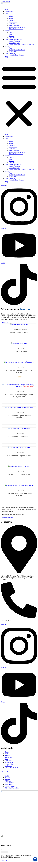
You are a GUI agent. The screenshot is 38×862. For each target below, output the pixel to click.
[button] (19, 95)
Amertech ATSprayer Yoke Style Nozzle (19, 494)
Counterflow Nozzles (19, 351)
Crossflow (20, 433)
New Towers (9, 11)
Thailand (11, 32)
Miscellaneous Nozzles (19, 333)
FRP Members (13, 22)
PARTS (4, 771)
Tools (10, 48)
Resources (8, 46)
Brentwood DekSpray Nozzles (19, 474)
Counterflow (20, 348)
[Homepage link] (5, 6)
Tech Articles (13, 51)
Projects (7, 30)
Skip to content (5, 1)
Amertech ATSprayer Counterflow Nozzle (19, 371)
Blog (6, 57)
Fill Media (12, 20)
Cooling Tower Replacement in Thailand (21, 44)
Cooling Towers (10, 53)
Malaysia (11, 36)
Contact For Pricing (8, 517)
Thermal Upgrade (14, 43)
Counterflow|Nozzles (20, 329)
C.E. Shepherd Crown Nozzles (19, 437)
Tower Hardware (14, 25)
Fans (10, 15)
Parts (6, 13)
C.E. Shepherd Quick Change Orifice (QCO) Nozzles (19, 396)
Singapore (12, 37)
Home (6, 10)
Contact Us (4, 322)
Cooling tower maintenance (13, 39)
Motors (11, 17)
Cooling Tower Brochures (17, 50)
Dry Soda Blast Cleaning (16, 55)
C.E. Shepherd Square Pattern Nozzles (19, 417)
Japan (10, 34)
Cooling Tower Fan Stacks (17, 27)
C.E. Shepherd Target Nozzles (19, 456)
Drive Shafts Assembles (16, 29)
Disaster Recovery (14, 41)
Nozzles (11, 18)
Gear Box (12, 23)
